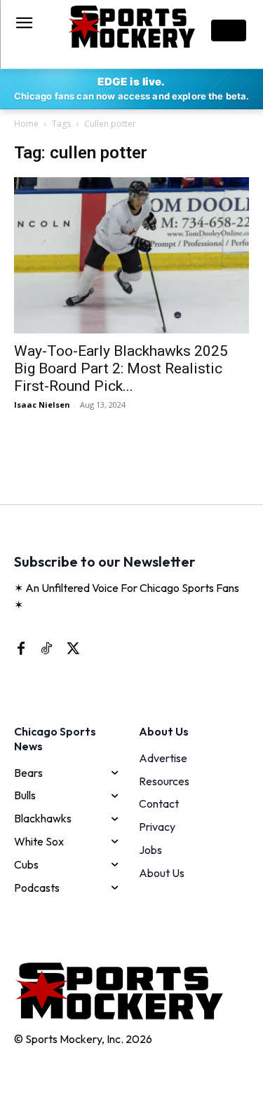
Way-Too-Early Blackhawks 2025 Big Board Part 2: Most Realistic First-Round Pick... (121, 368)
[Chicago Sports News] (131, 27)
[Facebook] (21, 648)
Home (26, 124)
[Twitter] (72, 648)
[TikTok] (46, 648)
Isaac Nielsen (42, 404)
